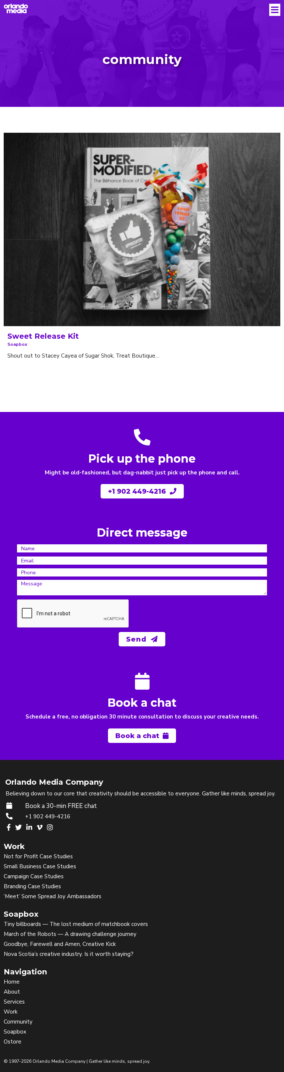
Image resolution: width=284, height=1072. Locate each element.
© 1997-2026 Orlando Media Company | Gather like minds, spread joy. (77, 1061)
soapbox (17, 344)
